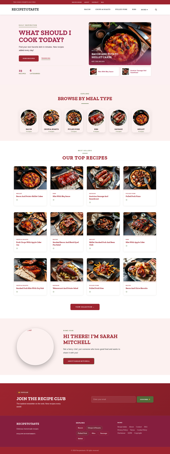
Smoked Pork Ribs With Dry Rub (30, 288)
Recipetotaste (25, 9)
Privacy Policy (122, 430)
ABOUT (86, 2)
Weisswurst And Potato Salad (65, 288)
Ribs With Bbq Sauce (61, 196)
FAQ (102, 2)
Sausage (92, 193)
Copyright (138, 433)
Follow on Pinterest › (26, 434)
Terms (132, 430)
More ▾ (144, 10)
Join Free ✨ (145, 399)
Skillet (19, 193)
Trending (45, 58)
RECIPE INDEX (77, 2)
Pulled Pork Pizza (133, 196)
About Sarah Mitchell (79, 361)
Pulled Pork (121, 9)
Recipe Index (122, 427)
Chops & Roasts (102, 9)
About (131, 427)
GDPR (130, 433)
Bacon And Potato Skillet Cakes (29, 196)
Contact (139, 427)
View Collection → (85, 307)
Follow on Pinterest (149, 2)
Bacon (87, 9)
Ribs (134, 9)
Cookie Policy (142, 430)
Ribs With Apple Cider (135, 242)
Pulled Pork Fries (96, 288)
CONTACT (95, 2)
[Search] (156, 9)
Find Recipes (29, 58)
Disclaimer (121, 433)
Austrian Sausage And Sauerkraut (98, 197)
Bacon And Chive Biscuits (137, 288)
